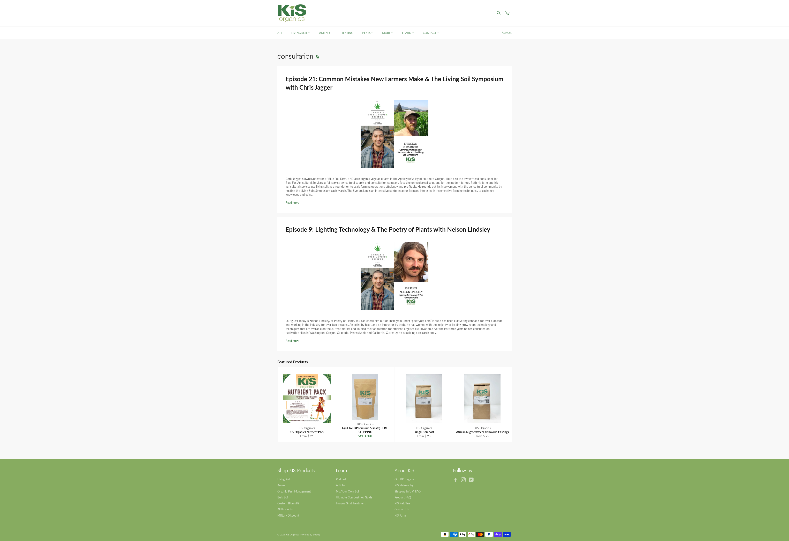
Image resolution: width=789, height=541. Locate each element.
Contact (430, 33)
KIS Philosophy (403, 485)
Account (507, 32)
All (279, 33)
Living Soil (299, 33)
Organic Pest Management (294, 491)
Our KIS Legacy (404, 479)
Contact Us (401, 509)
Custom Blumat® (288, 503)
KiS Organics (292, 534)
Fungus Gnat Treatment (351, 503)
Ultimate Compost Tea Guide (354, 497)
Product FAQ (402, 497)
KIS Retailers (402, 503)
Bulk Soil (282, 497)
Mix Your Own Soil (347, 491)
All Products (285, 509)
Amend (325, 33)
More (386, 33)
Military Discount (288, 515)
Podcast (341, 479)
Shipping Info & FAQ (407, 491)
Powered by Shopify (310, 534)
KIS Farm (400, 515)
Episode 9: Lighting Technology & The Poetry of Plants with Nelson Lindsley (388, 229)
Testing (347, 33)
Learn (407, 33)
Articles (340, 485)
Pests (366, 33)
